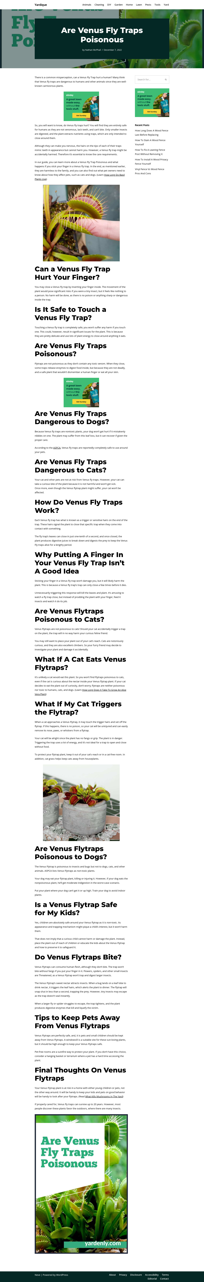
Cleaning (99, 4)
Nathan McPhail (93, 49)
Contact (164, 1278)
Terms (165, 1274)
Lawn (139, 4)
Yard (166, 4)
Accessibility (152, 1274)
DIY (109, 4)
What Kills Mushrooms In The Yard (104, 1096)
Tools (157, 4)
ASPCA (57, 447)
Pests (148, 4)
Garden (119, 4)
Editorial (152, 1278)
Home (129, 4)
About (112, 1274)
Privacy (123, 1274)
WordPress (62, 1274)
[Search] (166, 79)
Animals (86, 4)
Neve (37, 1274)
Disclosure (136, 1274)
